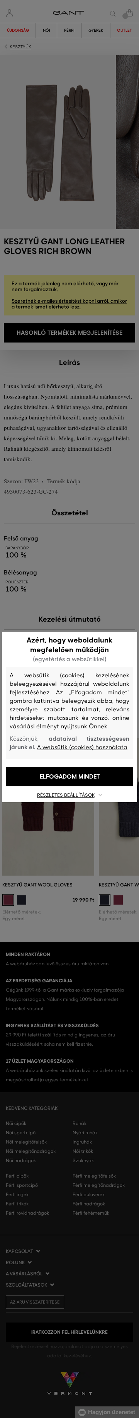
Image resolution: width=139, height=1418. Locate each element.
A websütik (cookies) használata (82, 747)
